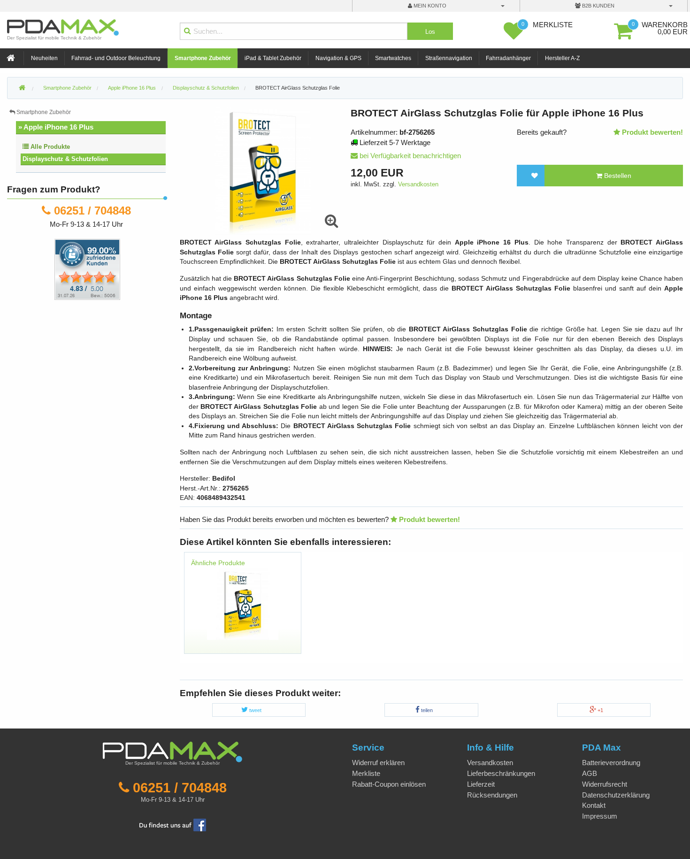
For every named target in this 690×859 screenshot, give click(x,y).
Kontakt (594, 805)
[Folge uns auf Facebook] (173, 824)
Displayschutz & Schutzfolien (65, 158)
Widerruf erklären (378, 763)
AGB (589, 773)
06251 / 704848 (92, 210)
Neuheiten (44, 58)
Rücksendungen (492, 795)
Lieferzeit (481, 784)
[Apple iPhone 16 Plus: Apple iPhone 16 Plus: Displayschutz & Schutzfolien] (242, 603)
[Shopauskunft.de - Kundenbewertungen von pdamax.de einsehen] (87, 269)
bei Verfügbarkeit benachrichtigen (409, 156)
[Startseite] (11, 58)
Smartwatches (393, 58)
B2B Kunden (597, 5)
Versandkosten (418, 184)
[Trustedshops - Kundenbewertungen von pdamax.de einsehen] (53, 269)
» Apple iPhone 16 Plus (55, 127)
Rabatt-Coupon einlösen (389, 784)
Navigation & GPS (338, 58)
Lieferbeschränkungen (501, 773)
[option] (243, 607)
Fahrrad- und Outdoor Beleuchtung (116, 58)
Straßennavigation (448, 58)
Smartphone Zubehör (203, 58)
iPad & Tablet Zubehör (273, 58)
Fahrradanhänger (508, 58)
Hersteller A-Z (562, 58)
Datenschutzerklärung (616, 795)
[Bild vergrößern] (331, 221)
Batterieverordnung (611, 763)
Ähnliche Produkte (218, 563)
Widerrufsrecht (604, 784)
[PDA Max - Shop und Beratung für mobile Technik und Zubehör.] (22, 88)
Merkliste (366, 773)
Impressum (599, 816)
